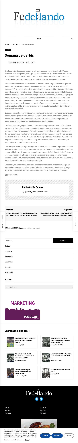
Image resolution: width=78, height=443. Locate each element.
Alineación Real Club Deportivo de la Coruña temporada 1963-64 (61, 356)
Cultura (7, 246)
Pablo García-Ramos (16, 62)
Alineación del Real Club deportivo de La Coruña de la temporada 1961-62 (60, 340)
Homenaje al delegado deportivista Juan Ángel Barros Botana (23, 371)
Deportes (8, 49)
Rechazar (57, 435)
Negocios (8, 267)
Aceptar (45, 435)
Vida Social (9, 272)
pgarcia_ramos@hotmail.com (36, 192)
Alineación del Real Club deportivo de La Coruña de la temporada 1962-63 (24, 356)
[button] (39, 39)
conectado (21, 228)
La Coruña (9, 262)
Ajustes (27, 440)
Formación (9, 257)
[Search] (72, 38)
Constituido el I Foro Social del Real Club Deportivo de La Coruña (25, 340)
